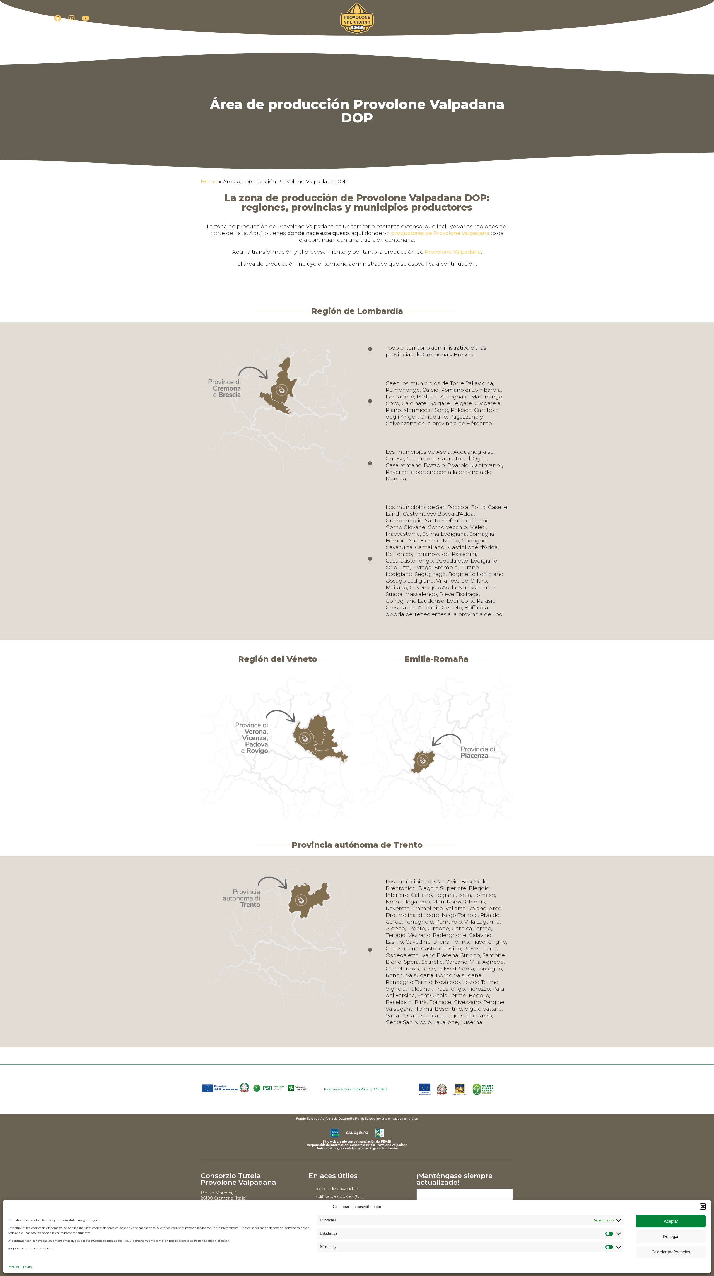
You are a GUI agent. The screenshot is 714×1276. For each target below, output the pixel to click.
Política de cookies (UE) (339, 1196)
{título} (13, 1267)
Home (209, 181)
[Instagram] (71, 18)
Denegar (671, 1236)
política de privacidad (336, 1188)
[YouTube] (85, 18)
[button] (703, 1206)
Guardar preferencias (671, 1251)
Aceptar (671, 1221)
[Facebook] (57, 18)
